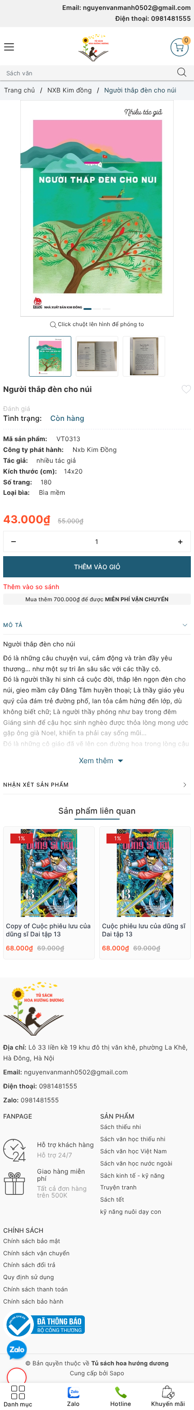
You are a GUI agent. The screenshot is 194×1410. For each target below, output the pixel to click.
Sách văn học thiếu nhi (132, 1139)
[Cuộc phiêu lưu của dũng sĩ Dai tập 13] (145, 873)
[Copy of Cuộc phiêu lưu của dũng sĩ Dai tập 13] (49, 873)
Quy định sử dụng (28, 1277)
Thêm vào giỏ (97, 567)
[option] (97, 208)
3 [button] (106, 309)
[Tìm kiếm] (182, 73)
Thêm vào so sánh (31, 587)
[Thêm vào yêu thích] (186, 388)
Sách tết (112, 1199)
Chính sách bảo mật (31, 1241)
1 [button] (87, 309)
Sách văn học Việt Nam (133, 1151)
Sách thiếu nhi (120, 1127)
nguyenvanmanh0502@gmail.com (137, 8)
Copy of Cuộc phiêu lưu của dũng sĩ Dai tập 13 (48, 930)
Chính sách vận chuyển (36, 1253)
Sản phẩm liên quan (96, 811)
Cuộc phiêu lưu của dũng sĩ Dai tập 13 (143, 930)
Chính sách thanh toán (35, 1289)
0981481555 (171, 19)
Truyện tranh (118, 1187)
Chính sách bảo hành (33, 1301)
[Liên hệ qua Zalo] (17, 1350)
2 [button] (97, 309)
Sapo (117, 1373)
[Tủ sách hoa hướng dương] (93, 47)
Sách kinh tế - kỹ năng (132, 1176)
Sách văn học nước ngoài (136, 1163)
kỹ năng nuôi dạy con (130, 1212)
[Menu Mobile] (9, 46)
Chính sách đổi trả (29, 1265)
